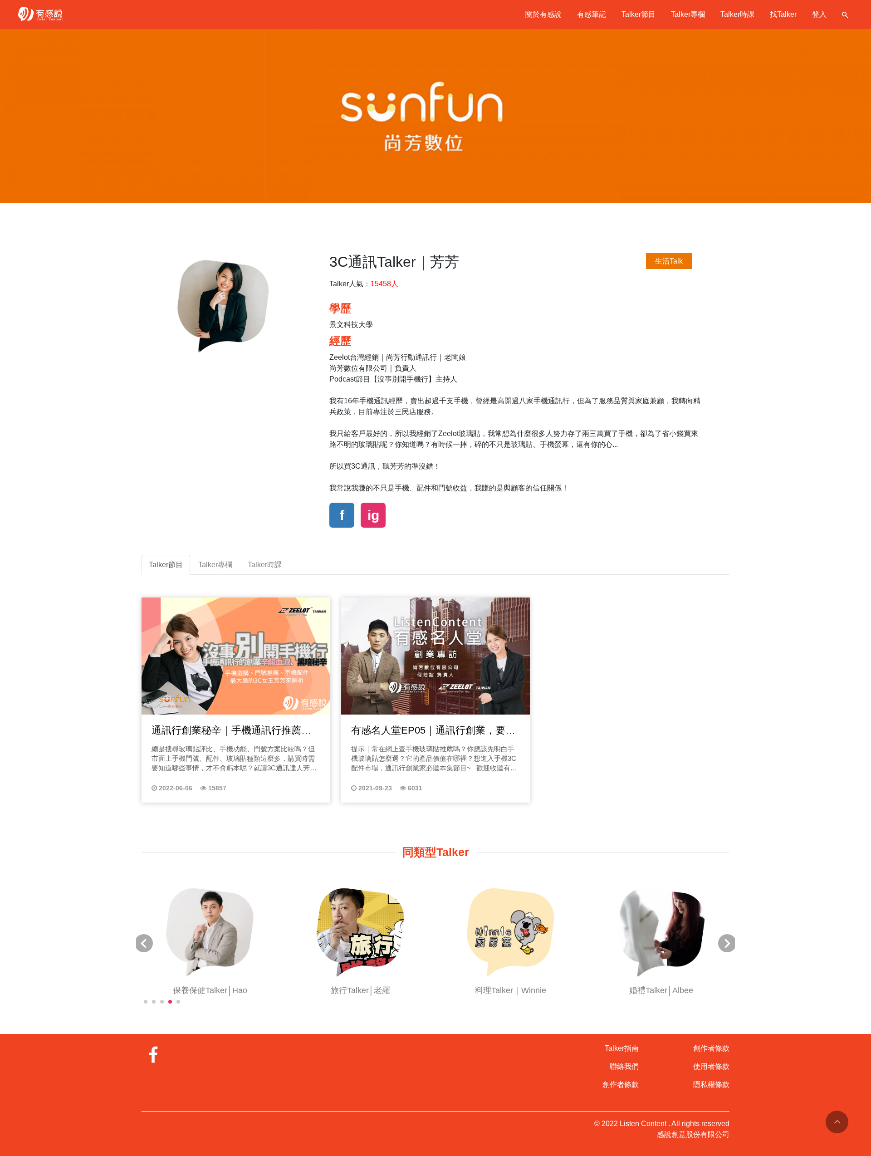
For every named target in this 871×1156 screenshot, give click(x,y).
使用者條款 (711, 1066)
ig (373, 515)
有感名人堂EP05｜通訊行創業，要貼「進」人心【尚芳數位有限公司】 (433, 731)
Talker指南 (622, 1048)
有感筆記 (591, 14)
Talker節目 (638, 14)
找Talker (783, 14)
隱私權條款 (711, 1084)
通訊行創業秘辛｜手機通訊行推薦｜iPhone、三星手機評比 (231, 731)
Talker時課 (737, 14)
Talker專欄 (688, 14)
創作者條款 (620, 1084)
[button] (145, 1002)
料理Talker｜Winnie (510, 990)
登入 (819, 14)
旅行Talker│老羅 (360, 990)
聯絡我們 (624, 1066)
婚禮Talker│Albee (661, 990)
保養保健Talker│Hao (210, 990)
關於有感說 (543, 14)
